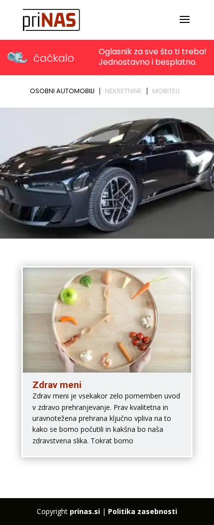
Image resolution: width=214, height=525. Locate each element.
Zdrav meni (57, 385)
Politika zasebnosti (142, 511)
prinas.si (85, 511)
